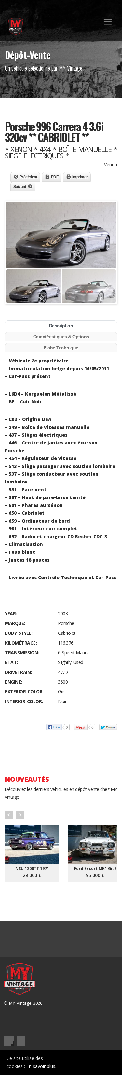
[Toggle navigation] (108, 21)
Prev (9, 815)
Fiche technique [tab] (61, 347)
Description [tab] (61, 325)
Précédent (28, 177)
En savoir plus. (41, 1066)
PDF (55, 177)
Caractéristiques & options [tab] (61, 336)
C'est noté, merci (93, 1062)
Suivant (19, 186)
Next (20, 815)
